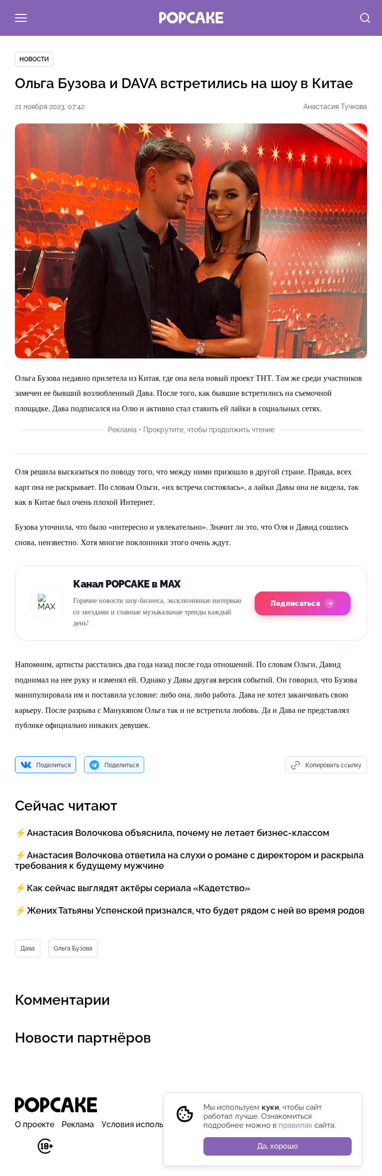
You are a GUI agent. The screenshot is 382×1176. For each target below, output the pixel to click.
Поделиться (53, 765)
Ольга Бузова (73, 948)
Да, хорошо (277, 1146)
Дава (27, 948)
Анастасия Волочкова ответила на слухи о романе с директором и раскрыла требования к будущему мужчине (189, 860)
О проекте (34, 1124)
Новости (34, 59)
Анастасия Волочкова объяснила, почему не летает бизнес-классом (178, 832)
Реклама (78, 1124)
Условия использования (147, 1124)
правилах (295, 1125)
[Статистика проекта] (22, 1151)
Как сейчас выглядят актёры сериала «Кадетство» (138, 888)
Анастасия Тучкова (335, 107)
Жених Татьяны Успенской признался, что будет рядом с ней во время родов (196, 910)
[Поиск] (365, 19)
